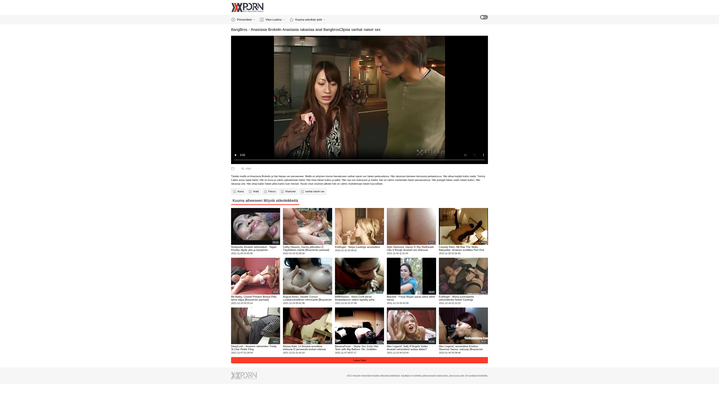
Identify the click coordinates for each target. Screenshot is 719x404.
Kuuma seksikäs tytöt (308, 19)
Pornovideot (244, 19)
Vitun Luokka (273, 19)
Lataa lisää (359, 360)
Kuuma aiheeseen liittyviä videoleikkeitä (265, 200)
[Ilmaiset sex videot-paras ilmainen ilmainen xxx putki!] (247, 7)
